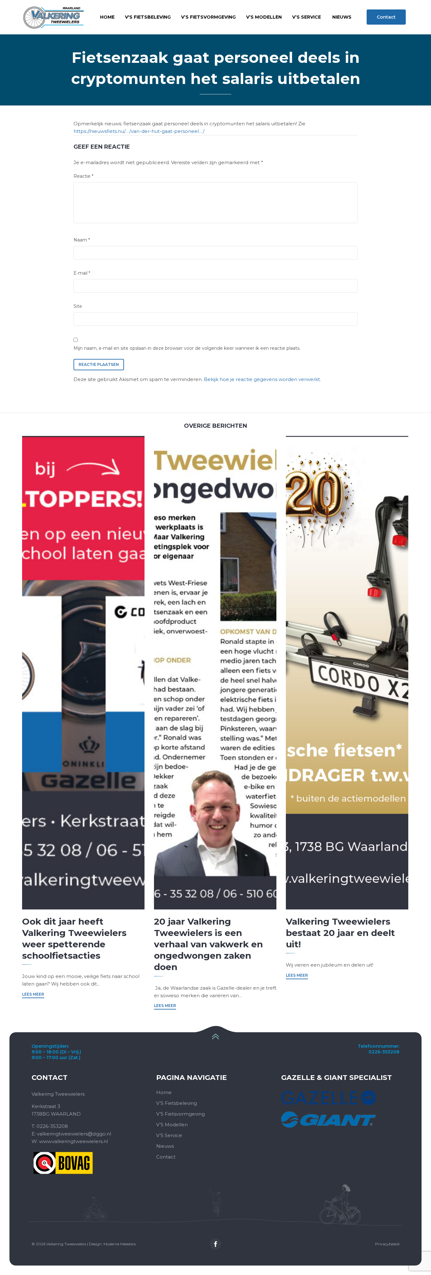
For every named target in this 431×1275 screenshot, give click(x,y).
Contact (165, 1157)
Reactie (83, 176)
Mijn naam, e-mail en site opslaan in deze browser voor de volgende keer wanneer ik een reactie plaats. (187, 348)
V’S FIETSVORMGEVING (208, 17)
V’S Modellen (172, 1125)
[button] (386, 17)
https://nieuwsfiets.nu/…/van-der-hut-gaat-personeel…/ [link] (139, 131)
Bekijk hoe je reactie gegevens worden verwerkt (262, 379)
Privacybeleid (387, 1244)
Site (78, 306)
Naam (82, 240)
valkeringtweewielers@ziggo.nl (74, 1134)
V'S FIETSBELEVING (148, 17)
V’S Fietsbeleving (176, 1103)
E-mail (82, 273)
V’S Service (169, 1135)
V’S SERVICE (306, 17)
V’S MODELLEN (264, 17)
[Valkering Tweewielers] (53, 17)
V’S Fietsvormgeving (180, 1114)
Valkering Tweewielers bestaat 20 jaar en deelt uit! (340, 933)
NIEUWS (341, 17)
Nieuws (165, 1146)
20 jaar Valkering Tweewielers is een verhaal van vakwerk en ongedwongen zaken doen (208, 944)
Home (107, 17)
